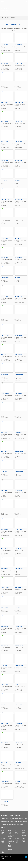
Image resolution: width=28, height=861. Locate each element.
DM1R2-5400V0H (19, 452)
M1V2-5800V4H (4, 549)
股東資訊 (2, 841)
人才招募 (2, 856)
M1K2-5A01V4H (18, 723)
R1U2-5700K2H (18, 316)
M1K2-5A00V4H (4, 723)
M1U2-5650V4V (4, 83)
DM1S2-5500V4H (5, 665)
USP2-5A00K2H (18, 781)
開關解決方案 (3, 833)
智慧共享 (16, 840)
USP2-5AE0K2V (4, 160)
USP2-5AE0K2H (4, 801)
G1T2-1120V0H (4, 219)
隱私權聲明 (12, 856)
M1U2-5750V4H (4, 529)
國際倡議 (9, 845)
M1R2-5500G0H (18, 413)
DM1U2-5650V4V (19, 102)
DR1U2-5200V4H (5, 335)
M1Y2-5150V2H (4, 354)
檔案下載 (23, 833)
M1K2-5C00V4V (4, 141)
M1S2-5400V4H (4, 607)
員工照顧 (9, 846)
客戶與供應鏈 (10, 847)
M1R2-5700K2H (18, 432)
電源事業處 (10, 836)
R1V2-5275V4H (4, 490)
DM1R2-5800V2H (19, 471)
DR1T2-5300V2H (5, 277)
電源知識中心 (3, 832)
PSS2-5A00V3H (18, 684)
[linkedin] (5, 828)
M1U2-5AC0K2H (5, 568)
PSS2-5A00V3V (4, 63)
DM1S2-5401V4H (19, 665)
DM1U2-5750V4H (5, 587)
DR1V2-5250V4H (18, 490)
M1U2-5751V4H (18, 529)
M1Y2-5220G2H (18, 354)
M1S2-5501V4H (18, 626)
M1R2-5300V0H (18, 393)
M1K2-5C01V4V (18, 141)
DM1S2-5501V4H (5, 684)
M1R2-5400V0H (4, 413)
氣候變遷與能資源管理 (11, 842)
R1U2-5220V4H (4, 296)
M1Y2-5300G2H (4, 374)
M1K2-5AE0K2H (4, 762)
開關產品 (16, 832)
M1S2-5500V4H (18, 607)
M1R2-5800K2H (4, 452)
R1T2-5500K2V (4, 44)
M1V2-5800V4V (4, 102)
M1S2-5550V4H (4, 626)
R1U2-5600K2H (4, 316)
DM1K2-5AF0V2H (5, 781)
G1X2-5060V (4, 180)
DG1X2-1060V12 (5, 199)
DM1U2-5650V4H (19, 568)
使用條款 (6, 856)
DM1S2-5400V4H (19, 646)
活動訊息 (23, 840)
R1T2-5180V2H (4, 238)
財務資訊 (2, 842)
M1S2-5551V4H (4, 646)
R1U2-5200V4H (18, 277)
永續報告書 (10, 840)
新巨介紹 (9, 832)
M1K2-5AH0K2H (18, 762)
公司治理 (2, 840)
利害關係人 (10, 849)
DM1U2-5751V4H (19, 587)
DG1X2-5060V (18, 180)
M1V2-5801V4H (18, 549)
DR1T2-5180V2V (18, 44)
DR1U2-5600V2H (19, 335)
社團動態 (16, 842)
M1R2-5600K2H (4, 432)
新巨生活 (16, 841)
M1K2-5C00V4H (4, 743)
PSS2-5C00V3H (4, 704)
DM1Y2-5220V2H (19, 374)
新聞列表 (23, 841)
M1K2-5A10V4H (18, 704)
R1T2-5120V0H (18, 219)
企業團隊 (9, 833)
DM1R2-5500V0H (5, 471)
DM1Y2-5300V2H (5, 393)
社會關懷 (9, 843)
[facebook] (2, 828)
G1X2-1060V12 (18, 160)
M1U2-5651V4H (18, 510)
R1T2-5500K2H (4, 257)
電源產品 (13, 17)
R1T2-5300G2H (18, 238)
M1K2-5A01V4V (18, 122)
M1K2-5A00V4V (4, 122)
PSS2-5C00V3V (18, 63)
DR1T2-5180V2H (19, 257)
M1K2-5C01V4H (18, 743)
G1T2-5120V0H (18, 199)
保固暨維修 (24, 835)
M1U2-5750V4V (18, 83)
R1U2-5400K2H (18, 296)
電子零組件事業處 (11, 835)
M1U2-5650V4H (4, 510)
